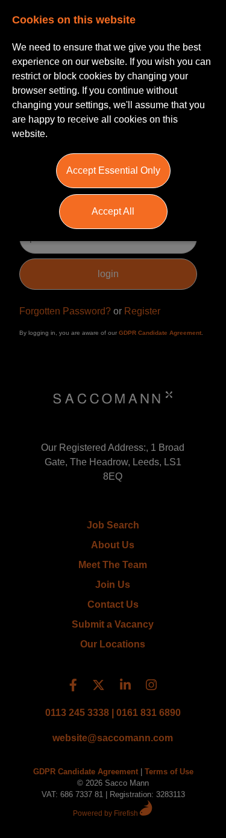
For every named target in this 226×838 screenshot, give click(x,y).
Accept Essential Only (113, 170)
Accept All (113, 211)
